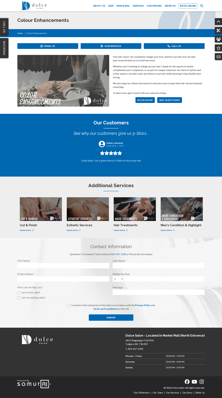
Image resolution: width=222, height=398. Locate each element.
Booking (4, 48)
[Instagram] (202, 382)
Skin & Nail (123, 6)
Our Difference (141, 392)
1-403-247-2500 (134, 348)
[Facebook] (187, 382)
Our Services (112, 46)
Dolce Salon (178, 387)
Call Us (176, 46)
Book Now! (145, 100)
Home (20, 33)
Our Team (158, 392)
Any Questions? (169, 100)
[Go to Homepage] (34, 6)
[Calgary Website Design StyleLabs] (34, 383)
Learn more (26, 230)
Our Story (187, 392)
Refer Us (170, 6)
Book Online (188, 6)
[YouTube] (194, 382)
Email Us (49, 46)
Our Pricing (154, 6)
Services (138, 6)
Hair (110, 6)
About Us (99, 6)
